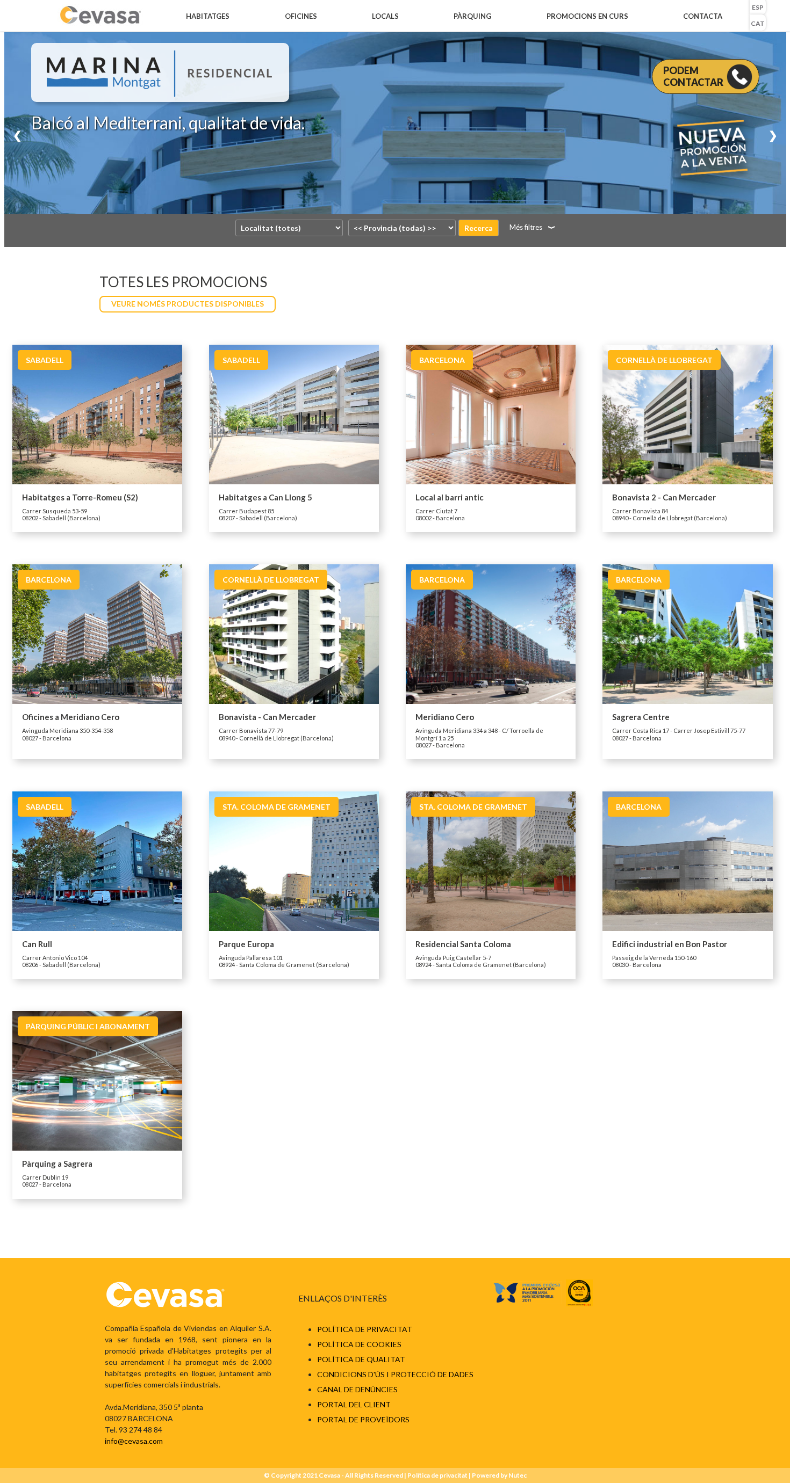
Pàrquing (472, 16)
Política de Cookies (359, 1344)
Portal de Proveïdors (363, 1419)
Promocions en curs (587, 16)
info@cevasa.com (134, 1440)
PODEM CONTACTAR (693, 76)
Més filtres (525, 227)
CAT (758, 23)
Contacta (702, 16)
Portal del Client (354, 1404)
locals (385, 16)
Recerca (478, 227)
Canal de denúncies (357, 1389)
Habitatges (207, 16)
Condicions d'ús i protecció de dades (395, 1374)
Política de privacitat (364, 1329)
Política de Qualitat (361, 1359)
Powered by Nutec (499, 1475)
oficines (301, 16)
